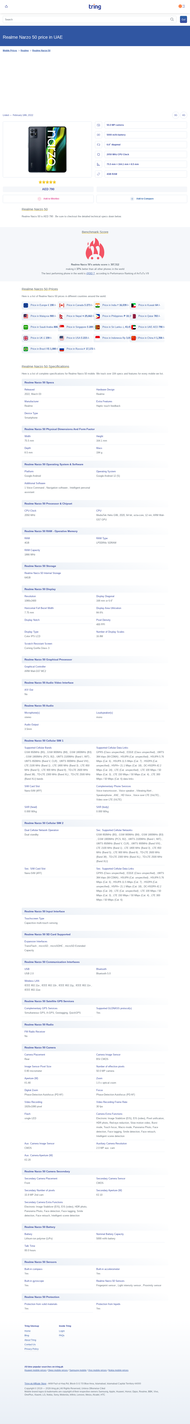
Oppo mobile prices (58, 1370)
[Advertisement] (95, 82)
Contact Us (30, 1344)
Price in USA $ (77, 338)
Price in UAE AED (151, 327)
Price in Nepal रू (80, 316)
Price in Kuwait (149, 305)
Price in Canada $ (79, 305)
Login (62, 1331)
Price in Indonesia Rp (120, 338)
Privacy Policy (31, 1349)
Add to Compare (145, 198)
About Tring (30, 1340)
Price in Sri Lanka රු (118, 327)
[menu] (183, 6)
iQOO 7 (90, 273)
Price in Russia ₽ (80, 348)
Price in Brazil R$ (44, 348)
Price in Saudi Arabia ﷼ (46, 327)
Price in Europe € (43, 305)
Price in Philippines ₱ (119, 316)
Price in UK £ (41, 338)
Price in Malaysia (43, 316)
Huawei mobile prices (35, 1370)
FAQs (61, 1335)
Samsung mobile (77, 1370)
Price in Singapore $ (80, 327)
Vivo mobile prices (97, 1370)
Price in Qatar (149, 316)
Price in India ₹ (115, 305)
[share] (6, 6)
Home (27, 1331)
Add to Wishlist (51, 198)
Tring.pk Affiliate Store (35, 1383)
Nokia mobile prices (118, 1370)
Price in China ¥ (151, 338)
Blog (26, 1335)
